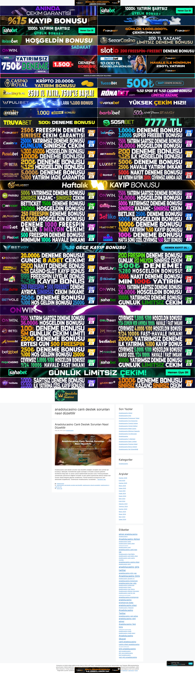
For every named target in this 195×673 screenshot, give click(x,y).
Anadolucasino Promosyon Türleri (129, 418)
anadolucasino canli (125, 547)
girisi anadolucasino (125, 651)
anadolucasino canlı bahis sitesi (128, 556)
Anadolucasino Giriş (125, 415)
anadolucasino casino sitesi (129, 562)
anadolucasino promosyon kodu (126, 601)
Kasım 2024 (122, 496)
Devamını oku (102, 479)
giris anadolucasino (127, 649)
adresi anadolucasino (128, 534)
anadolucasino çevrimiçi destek (125, 629)
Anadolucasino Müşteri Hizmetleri (129, 591)
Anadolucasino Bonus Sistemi (128, 447)
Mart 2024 (122, 517)
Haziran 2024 (123, 509)
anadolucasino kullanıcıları (126, 585)
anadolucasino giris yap (128, 573)
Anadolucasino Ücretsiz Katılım (128, 423)
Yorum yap (59, 488)
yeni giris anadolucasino (128, 657)
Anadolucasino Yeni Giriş (127, 625)
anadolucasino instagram (128, 581)
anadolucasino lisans (125, 587)
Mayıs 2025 (122, 485)
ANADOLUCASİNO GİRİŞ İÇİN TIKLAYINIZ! (97, 75)
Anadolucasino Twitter (126, 612)
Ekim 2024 (122, 498)
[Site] (48, 132)
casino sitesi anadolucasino (129, 644)
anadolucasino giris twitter (129, 569)
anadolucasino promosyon (128, 597)
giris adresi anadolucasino (124, 646)
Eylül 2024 (122, 501)
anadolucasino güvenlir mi (126, 578)
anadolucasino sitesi (128, 605)
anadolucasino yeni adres (128, 616)
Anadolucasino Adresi (125, 413)
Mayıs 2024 (122, 511)
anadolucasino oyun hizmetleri (124, 595)
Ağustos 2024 (123, 504)
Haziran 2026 (123, 478)
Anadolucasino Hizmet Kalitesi (128, 426)
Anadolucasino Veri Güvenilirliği (128, 449)
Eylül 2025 (122, 480)
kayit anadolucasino (125, 655)
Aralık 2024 (122, 493)
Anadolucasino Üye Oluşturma (128, 421)
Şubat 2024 (122, 519)
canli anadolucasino (127, 642)
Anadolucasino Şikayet (126, 637)
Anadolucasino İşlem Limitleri (128, 441)
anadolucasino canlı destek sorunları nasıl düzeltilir (69, 485)
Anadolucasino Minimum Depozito (129, 431)
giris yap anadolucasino (126, 653)
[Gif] (97, 185)
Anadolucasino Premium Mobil (128, 444)
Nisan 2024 (122, 514)
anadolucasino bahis (125, 541)
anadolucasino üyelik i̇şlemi (127, 633)
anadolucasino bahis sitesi (127, 543)
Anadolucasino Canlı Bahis (127, 554)
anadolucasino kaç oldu (127, 583)
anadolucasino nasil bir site (127, 593)
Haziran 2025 (123, 483)
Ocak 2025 (122, 491)
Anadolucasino (60, 483)
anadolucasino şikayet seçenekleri (91, 485)
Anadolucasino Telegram (126, 607)
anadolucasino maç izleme (127, 589)
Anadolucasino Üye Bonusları (128, 434)
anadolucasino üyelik (125, 631)
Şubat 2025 (122, 488)
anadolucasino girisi (125, 564)
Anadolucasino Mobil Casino (127, 428)
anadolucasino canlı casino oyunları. (127, 559)
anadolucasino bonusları (123, 545)
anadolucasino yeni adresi (127, 619)
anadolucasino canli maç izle (128, 551)
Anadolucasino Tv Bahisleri (127, 439)
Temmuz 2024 (123, 506)
